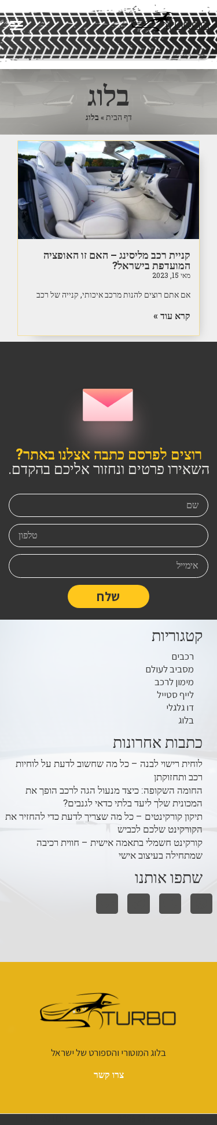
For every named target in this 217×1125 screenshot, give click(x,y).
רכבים (182, 656)
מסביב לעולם (169, 669)
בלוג (186, 720)
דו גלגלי (180, 707)
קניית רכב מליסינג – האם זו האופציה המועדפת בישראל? (116, 260)
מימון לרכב (174, 681)
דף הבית (119, 117)
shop (45, 1119)
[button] (17, 25)
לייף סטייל (175, 694)
